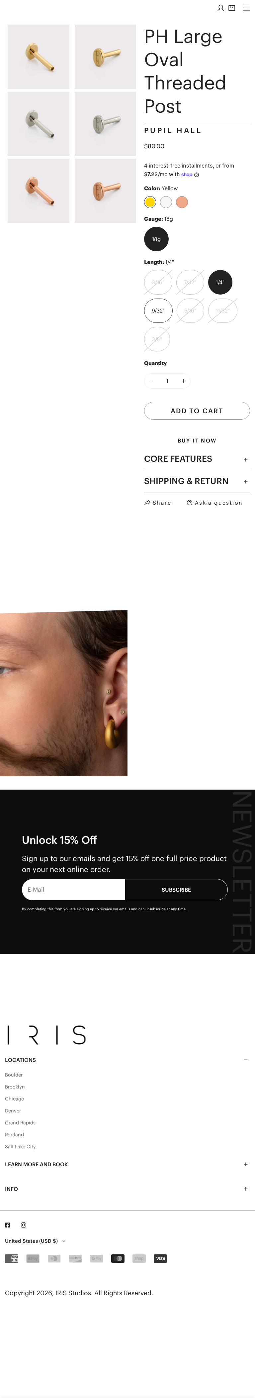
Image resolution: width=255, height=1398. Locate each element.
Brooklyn (15, 1087)
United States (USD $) (31, 1241)
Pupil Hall (173, 130)
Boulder (14, 1075)
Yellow (150, 202)
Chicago (14, 1099)
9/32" (158, 310)
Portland (14, 1135)
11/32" (223, 310)
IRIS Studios (73, 1293)
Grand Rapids (20, 1123)
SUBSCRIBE (176, 889)
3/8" (157, 339)
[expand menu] (246, 8)
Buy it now (197, 440)
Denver (13, 1111)
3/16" (158, 282)
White (166, 202)
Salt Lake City (20, 1147)
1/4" (220, 282)
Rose (182, 202)
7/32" (190, 282)
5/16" (190, 310)
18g (156, 239)
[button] (232, 8)
